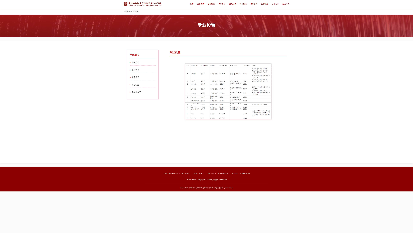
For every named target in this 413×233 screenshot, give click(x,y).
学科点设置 (136, 92)
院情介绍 (135, 62)
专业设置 (135, 85)
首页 (191, 4)
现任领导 (135, 70)
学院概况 (200, 4)
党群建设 (211, 4)
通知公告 (253, 4)
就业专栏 (275, 4)
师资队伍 (222, 4)
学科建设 (232, 4)
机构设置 (135, 77)
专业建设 (243, 4)
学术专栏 (285, 4)
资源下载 (264, 4)
